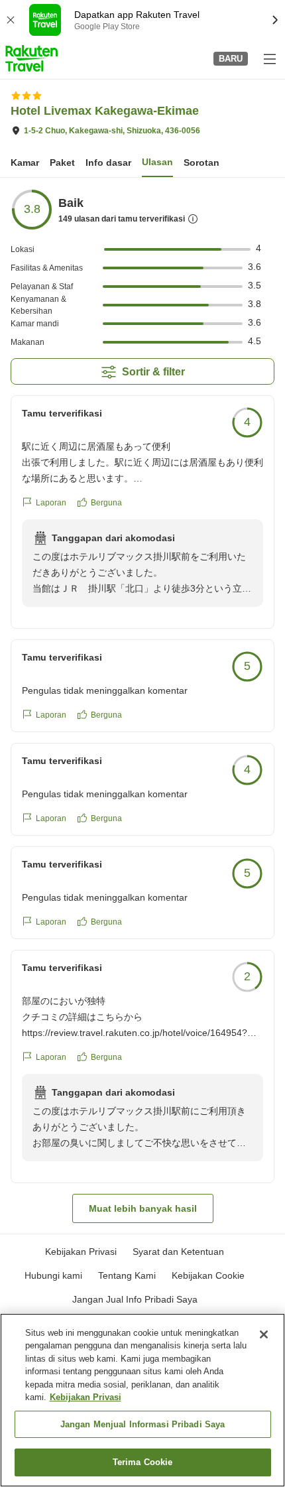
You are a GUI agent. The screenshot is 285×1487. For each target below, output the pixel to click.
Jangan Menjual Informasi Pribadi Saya (142, 1424)
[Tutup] (263, 1334)
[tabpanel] (142, 706)
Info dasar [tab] (108, 162)
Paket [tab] (62, 162)
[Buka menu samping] (269, 58)
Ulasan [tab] (157, 162)
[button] (31, 58)
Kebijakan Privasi (85, 1397)
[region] (142, 1400)
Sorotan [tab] (201, 162)
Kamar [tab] (25, 162)
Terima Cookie (143, 1462)
